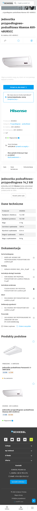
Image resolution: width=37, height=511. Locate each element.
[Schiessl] (6, 3)
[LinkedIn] (18, 439)
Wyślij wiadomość (14, 157)
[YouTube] (12, 439)
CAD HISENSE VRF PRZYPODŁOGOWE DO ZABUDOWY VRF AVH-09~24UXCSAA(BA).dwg (17, 320)
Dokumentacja (28, 167)
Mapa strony (18, 495)
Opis (4, 167)
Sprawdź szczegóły (21, 146)
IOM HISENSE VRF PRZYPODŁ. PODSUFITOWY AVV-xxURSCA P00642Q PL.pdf (16, 279)
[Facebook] (5, 439)
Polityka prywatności (18, 498)
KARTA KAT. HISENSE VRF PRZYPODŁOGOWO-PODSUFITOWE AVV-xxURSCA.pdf (17, 260)
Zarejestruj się (12, 99)
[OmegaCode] (18, 502)
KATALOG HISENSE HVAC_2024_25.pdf (16, 269)
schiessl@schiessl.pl (22, 476)
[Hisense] (25, 439)
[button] (32, 508)
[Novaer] (31, 439)
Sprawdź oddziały (18, 482)
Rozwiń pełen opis (19, 196)
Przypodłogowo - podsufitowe (20, 124)
